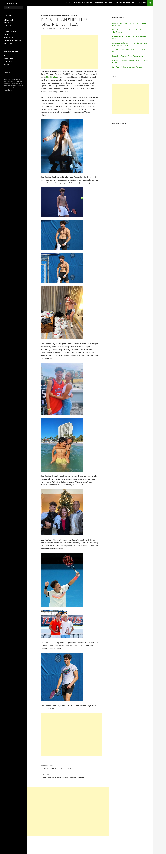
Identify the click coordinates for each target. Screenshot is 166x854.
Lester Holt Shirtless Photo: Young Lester (127, 56)
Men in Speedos (9, 43)
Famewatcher (10, 3)
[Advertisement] (69, 52)
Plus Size (6, 35)
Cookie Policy (8, 62)
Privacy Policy (8, 59)
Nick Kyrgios (51, 77)
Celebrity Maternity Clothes (12, 40)
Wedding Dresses (9, 26)
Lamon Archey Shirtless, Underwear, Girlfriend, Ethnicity (62, 776)
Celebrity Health (9, 20)
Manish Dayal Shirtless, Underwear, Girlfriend (58, 767)
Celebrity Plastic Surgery (104, 3)
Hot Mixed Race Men (49, 15)
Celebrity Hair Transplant (82, 3)
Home (68, 3)
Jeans (5, 29)
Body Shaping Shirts (10, 32)
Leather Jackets (8, 37)
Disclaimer (7, 64)
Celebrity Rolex (8, 23)
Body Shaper (141, 3)
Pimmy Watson (63, 29)
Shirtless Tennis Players (67, 15)
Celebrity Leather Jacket (125, 3)
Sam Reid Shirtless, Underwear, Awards (127, 67)
